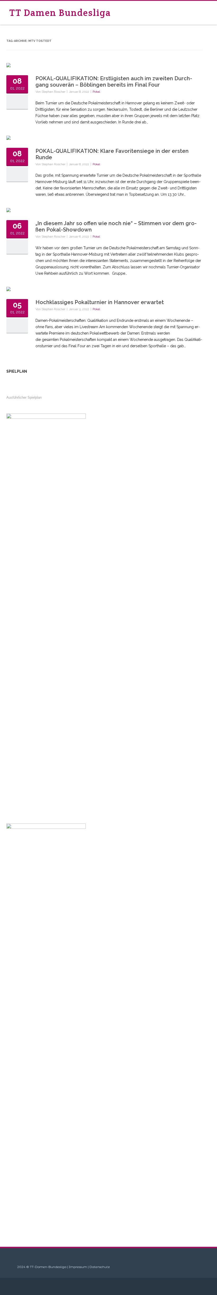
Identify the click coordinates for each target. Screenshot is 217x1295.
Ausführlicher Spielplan (24, 397)
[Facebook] (201, 1286)
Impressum (78, 1267)
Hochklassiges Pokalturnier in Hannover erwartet (99, 302)
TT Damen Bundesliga (60, 13)
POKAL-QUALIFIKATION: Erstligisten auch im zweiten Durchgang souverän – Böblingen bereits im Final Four (113, 81)
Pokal (96, 92)
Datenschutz (99, 1267)
